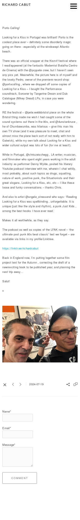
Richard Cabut (16, 5)
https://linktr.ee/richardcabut (20, 248)
